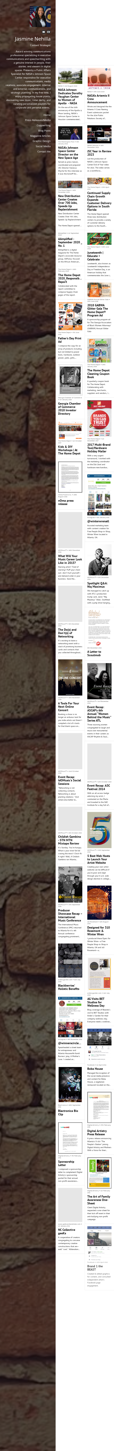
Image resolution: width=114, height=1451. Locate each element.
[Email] (44, 32)
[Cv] (48, 32)
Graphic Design (42, 141)
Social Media (43, 146)
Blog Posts (44, 130)
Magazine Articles (40, 135)
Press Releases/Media (38, 120)
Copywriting (44, 125)
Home (47, 115)
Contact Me (44, 151)
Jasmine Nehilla (33, 38)
